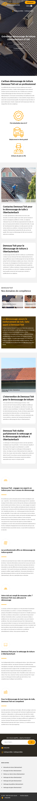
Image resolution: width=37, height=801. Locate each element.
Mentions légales (24, 795)
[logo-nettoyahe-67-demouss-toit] (10, 4)
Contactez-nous (18, 48)
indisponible (18, 11)
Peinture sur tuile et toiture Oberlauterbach (14, 774)
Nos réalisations (19, 44)
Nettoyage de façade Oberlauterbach (12, 781)
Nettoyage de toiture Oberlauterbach (12, 777)
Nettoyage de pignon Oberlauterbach (12, 787)
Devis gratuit (30, 2)
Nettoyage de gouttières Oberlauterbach (13, 784)
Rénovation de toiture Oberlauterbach (12, 767)
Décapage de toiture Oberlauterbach (12, 770)
